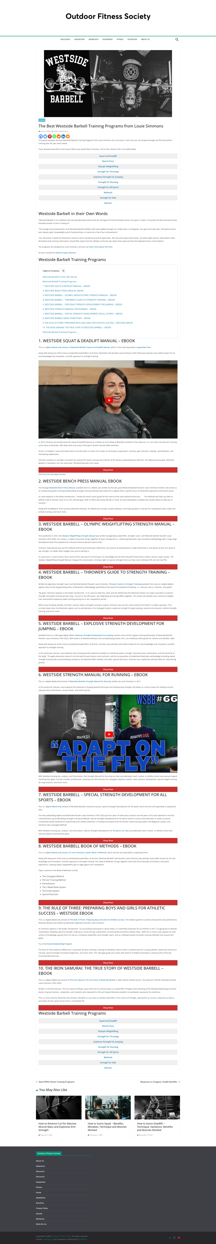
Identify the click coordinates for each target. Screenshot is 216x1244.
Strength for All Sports (108, 187)
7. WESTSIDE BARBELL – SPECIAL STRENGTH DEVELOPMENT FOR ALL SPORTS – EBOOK (82, 313)
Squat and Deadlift (108, 156)
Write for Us (41, 1224)
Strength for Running (108, 182)
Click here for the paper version (52, 474)
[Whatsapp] (54, 136)
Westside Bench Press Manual (62, 488)
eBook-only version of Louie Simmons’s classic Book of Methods (79, 852)
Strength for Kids (108, 197)
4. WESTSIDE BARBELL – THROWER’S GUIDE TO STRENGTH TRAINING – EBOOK (79, 299)
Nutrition (132, 39)
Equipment (107, 39)
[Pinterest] (50, 136)
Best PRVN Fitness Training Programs (56, 1081)
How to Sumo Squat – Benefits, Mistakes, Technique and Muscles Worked (107, 1127)
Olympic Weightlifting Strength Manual (79, 536)
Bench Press (108, 161)
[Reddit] (59, 136)
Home (38, 1192)
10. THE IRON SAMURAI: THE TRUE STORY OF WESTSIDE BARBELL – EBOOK (77, 327)
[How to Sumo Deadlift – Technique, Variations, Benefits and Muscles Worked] (157, 1097)
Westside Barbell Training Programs (59, 281)
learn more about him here (100, 247)
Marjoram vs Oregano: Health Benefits (158, 1081)
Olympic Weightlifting (108, 166)
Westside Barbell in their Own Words (60, 276)
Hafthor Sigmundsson (61, 131)
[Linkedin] (63, 136)
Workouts (93, 39)
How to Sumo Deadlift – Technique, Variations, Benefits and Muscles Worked (155, 1127)
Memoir (108, 203)
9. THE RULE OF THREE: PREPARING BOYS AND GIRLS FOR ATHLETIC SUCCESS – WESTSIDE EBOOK (88, 322)
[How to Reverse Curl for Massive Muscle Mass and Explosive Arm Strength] (59, 1097)
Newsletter (40, 1198)
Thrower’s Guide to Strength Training (125, 584)
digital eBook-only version (57, 806)
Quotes (39, 1213)
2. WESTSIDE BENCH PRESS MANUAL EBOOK (63, 290)
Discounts (65, 39)
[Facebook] (41, 136)
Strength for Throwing (108, 171)
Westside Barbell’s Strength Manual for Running (90, 681)
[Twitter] (45, 136)
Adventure (79, 39)
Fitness (120, 39)
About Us (145, 39)
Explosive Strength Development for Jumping (94, 635)
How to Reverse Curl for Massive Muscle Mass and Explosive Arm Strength (57, 1127)
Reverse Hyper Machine (66, 252)
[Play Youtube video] (109, 400)
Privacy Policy (42, 1208)
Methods (108, 192)
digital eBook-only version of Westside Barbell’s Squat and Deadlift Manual (78, 347)
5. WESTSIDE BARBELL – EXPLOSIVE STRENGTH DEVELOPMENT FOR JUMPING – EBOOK (82, 304)
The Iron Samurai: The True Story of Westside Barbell (92, 980)
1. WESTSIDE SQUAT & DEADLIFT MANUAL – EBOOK (66, 286)
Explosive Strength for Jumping (108, 177)
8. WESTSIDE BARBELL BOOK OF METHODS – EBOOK (67, 318)
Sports (118, 830)
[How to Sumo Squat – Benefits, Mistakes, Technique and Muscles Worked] (108, 1097)
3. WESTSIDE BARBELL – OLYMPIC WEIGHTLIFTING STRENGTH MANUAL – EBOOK (80, 295)
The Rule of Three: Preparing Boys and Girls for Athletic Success (97, 920)
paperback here (144, 347)
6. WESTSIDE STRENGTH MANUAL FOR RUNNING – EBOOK (69, 309)
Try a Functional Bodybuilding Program (55, 944)
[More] (68, 136)
